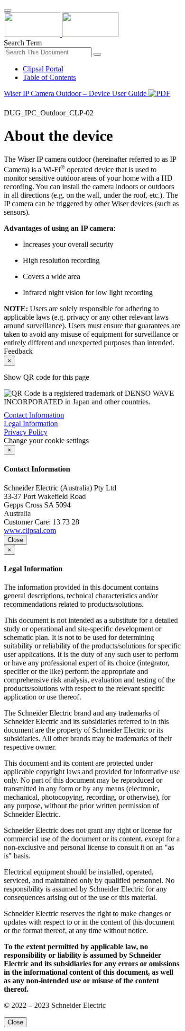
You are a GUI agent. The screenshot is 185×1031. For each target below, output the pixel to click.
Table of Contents (49, 77)
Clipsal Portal (43, 69)
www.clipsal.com (30, 530)
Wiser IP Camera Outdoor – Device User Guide (76, 93)
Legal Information (31, 423)
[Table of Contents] (7, 104)
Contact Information (34, 415)
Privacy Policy (25, 432)
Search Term (23, 43)
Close (15, 539)
